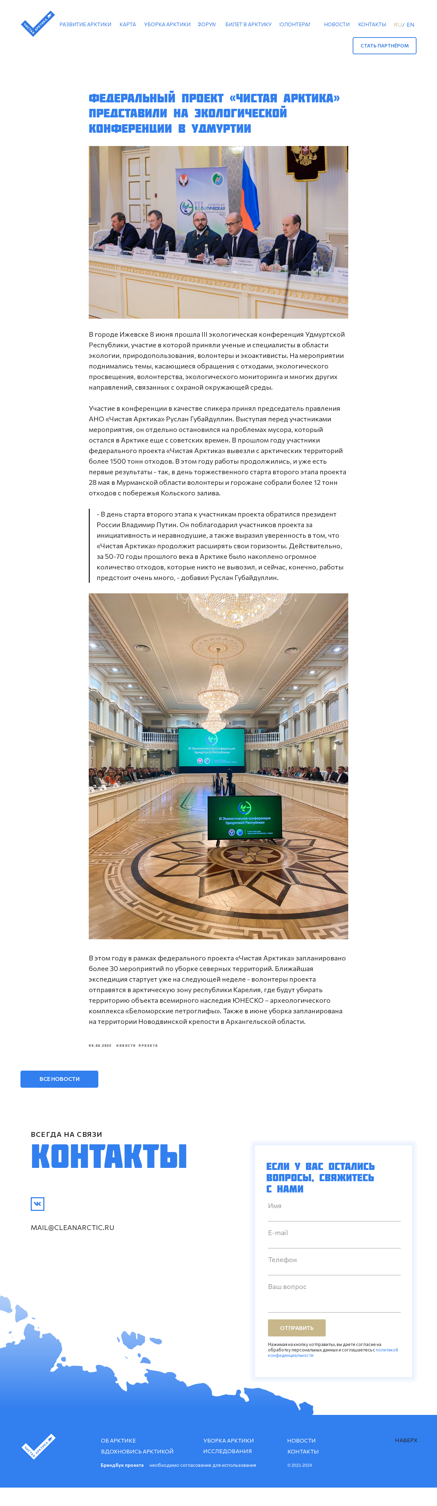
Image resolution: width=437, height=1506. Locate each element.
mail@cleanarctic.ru (72, 1227)
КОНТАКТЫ (303, 1451)
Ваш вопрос (287, 1286)
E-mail (278, 1232)
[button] (385, 45)
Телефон (282, 1259)
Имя (275, 1205)
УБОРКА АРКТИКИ (228, 1440)
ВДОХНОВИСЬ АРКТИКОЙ (137, 1451)
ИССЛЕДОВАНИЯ (227, 1451)
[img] (37, 1204)
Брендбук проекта (122, 1465)
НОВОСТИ (301, 1440)
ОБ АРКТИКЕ (118, 1440)
